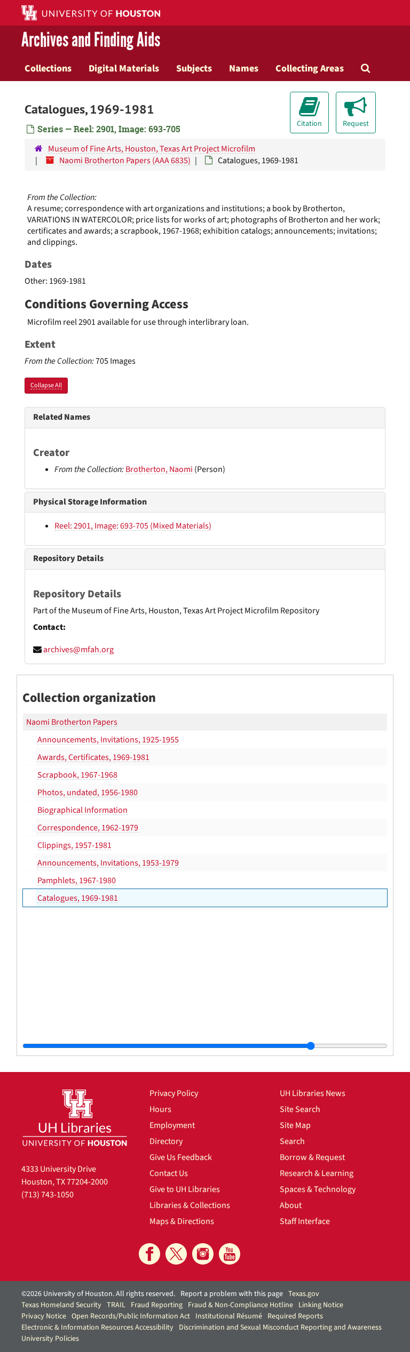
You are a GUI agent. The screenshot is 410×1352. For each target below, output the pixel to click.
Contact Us (168, 1173)
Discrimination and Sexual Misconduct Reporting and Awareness (280, 1327)
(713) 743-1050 (47, 1195)
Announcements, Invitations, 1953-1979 (108, 863)
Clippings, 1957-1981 (74, 845)
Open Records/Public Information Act (131, 1316)
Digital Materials (124, 68)
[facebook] (149, 1254)
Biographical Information (82, 810)
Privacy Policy (173, 1093)
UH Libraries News (312, 1093)
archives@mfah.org (78, 649)
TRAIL (116, 1305)
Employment (172, 1125)
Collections (48, 68)
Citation (309, 123)
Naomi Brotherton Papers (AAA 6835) (125, 160)
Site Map (295, 1125)
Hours (160, 1109)
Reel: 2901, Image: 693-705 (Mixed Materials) (132, 526)
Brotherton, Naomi (159, 469)
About (291, 1205)
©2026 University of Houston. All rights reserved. (98, 1294)
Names (243, 68)
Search (292, 1141)
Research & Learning (316, 1173)
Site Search (300, 1109)
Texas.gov (303, 1294)
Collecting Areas (309, 68)
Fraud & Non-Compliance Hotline (240, 1305)
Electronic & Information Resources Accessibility (97, 1327)
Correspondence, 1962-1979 (87, 828)
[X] (176, 1254)
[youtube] (229, 1254)
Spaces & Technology (318, 1189)
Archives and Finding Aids (90, 40)
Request (356, 123)
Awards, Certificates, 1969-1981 (93, 757)
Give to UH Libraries (184, 1189)
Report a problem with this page (231, 1294)
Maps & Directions (181, 1221)
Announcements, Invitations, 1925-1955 (108, 740)
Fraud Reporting (157, 1305)
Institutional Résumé (228, 1316)
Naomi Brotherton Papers (71, 722)
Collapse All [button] (46, 385)
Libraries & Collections (189, 1205)
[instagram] (203, 1254)
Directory (166, 1141)
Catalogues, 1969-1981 (77, 898)
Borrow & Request (312, 1157)
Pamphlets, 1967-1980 (76, 880)
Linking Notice (320, 1305)
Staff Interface (305, 1221)
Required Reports (295, 1316)
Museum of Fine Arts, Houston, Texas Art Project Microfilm (151, 149)
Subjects (194, 68)
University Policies (50, 1338)
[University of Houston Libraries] (74, 1118)
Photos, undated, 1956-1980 (87, 792)
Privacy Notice (43, 1316)
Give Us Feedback (180, 1157)
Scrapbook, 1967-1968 (77, 775)
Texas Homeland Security (61, 1305)
